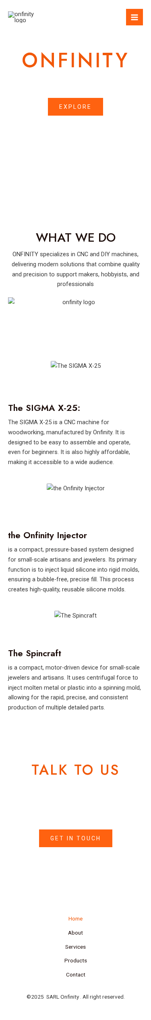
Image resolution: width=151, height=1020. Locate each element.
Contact (75, 974)
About (75, 932)
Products (75, 960)
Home (75, 918)
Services (75, 946)
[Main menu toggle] (134, 17)
